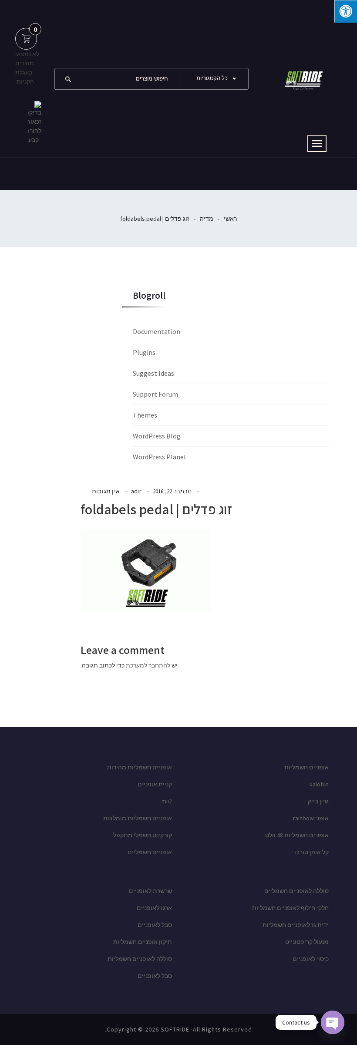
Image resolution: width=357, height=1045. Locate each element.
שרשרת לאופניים (150, 891)
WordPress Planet (160, 456)
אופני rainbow (311, 818)
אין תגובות (106, 491)
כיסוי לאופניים (311, 959)
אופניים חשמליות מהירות (139, 767)
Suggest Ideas (153, 373)
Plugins (144, 352)
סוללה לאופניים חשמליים (296, 891)
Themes (145, 415)
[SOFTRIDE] (302, 78)
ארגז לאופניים (154, 908)
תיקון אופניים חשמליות (142, 942)
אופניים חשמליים (150, 852)
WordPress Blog (157, 435)
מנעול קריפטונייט (307, 942)
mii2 (167, 801)
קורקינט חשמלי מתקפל (142, 835)
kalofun (319, 784)
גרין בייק (318, 801)
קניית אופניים (155, 784)
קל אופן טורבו (311, 852)
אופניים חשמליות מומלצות (137, 818)
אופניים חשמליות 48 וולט (297, 835)
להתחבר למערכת (148, 665)
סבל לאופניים (155, 925)
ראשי (230, 218)
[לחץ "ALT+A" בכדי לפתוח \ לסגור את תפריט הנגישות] (345, 11)
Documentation (156, 331)
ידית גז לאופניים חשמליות (296, 925)
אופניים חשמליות (306, 767)
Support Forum (155, 394)
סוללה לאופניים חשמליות (140, 959)
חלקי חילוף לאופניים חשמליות (290, 908)
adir (136, 491)
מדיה (206, 218)
